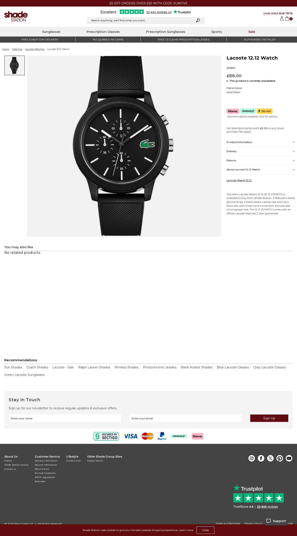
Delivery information (46, 460)
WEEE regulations (45, 477)
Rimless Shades (126, 367)
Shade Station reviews (16, 464)
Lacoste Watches (34, 49)
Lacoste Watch (248, 194)
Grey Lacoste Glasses (269, 367)
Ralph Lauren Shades (94, 367)
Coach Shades (37, 367)
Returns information (46, 464)
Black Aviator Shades (196, 367)
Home (5, 49)
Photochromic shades (159, 367)
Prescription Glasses (103, 32)
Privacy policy (253, 524)
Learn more (186, 530)
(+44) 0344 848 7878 (278, 13)
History (8, 460)
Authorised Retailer (259, 39)
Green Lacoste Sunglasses (24, 374)
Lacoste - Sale (63, 367)
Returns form (42, 469)
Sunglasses (51, 32)
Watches (17, 49)
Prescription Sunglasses (165, 32)
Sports (216, 32)
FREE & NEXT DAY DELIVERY (40, 39)
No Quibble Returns (108, 39)
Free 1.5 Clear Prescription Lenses (183, 39)
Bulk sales (40, 481)
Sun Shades (13, 367)
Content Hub (73, 460)
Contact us (10, 469)
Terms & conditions (228, 524)
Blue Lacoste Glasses (233, 367)
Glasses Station (95, 460)
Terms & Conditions (45, 473)
